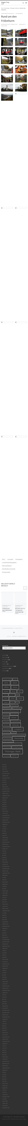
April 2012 (4, 1052)
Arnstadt (6, 705)
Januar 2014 (5, 1008)
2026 (18, 702)
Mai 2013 (4, 1026)
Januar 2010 (5, 1094)
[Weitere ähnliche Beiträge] (25, 588)
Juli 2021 (4, 877)
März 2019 (4, 902)
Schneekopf (7, 747)
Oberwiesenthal (7, 738)
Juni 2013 (4, 1023)
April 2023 (4, 833)
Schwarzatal (17, 747)
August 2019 (4, 895)
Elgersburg (5, 717)
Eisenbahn (14, 714)
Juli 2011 (4, 1072)
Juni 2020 (4, 886)
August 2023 (4, 824)
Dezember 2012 (5, 1037)
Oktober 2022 (5, 844)
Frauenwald (15, 721)
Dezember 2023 (5, 815)
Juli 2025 (4, 780)
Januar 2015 (5, 983)
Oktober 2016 (5, 944)
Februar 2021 (5, 882)
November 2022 (5, 842)
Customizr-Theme (22, 1119)
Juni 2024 (4, 802)
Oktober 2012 (5, 1039)
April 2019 (4, 899)
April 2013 (4, 1028)
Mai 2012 (4, 1050)
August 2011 (4, 1070)
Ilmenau (15, 725)
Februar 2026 (5, 771)
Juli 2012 (4, 1045)
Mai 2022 (4, 855)
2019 (12, 695)
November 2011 (5, 1063)
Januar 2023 (5, 840)
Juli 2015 (4, 970)
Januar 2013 (5, 1034)
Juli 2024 (4, 800)
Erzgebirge (6, 721)
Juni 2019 (4, 897)
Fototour (5, 659)
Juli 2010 (4, 1090)
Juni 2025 (4, 782)
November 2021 (5, 868)
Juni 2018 (4, 913)
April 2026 (4, 766)
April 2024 (4, 806)
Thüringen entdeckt (14, 8)
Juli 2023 (4, 826)
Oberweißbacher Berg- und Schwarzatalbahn (14, 735)
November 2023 (5, 817)
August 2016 (4, 948)
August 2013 (4, 1019)
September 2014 (6, 990)
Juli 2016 (4, 950)
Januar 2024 (5, 813)
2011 (6, 683)
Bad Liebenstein (17, 708)
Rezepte (4, 664)
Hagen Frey (9, 1116)
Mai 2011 (4, 1076)
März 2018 (4, 919)
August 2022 (4, 848)
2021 (5, 698)
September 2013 (6, 1017)
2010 (15, 679)
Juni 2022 (4, 853)
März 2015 (4, 979)
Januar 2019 (5, 906)
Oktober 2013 (5, 1014)
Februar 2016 (5, 959)
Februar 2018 (5, 921)
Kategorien (5, 645)
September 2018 (6, 910)
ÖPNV (14, 756)
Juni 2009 (4, 1099)
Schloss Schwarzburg (8, 741)
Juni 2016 (4, 952)
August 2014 (4, 992)
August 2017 (4, 928)
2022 (12, 698)
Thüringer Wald (12, 751)
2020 (18, 694)
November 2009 (5, 1096)
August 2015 (4, 968)
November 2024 (5, 791)
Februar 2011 (5, 1083)
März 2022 (4, 859)
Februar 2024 (5, 811)
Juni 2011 (4, 1074)
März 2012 (4, 1054)
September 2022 (6, 846)
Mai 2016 (4, 955)
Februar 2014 (5, 1006)
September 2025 (6, 778)
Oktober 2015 (5, 966)
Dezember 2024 (5, 789)
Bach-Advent (14, 705)
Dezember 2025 (5, 773)
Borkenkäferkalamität (11, 711)
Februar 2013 (5, 1032)
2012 (15, 683)
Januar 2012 (5, 1059)
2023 (20, 698)
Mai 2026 (4, 764)
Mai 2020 (4, 888)
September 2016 (6, 946)
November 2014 (5, 986)
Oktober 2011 (5, 1065)
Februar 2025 (5, 786)
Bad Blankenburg (7, 708)
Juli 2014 (4, 995)
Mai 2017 (4, 930)
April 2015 (4, 977)
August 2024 (4, 797)
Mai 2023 (4, 831)
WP (9, 1119)
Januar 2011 (5, 1085)
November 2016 (5, 941)
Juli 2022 (4, 851)
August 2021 (4, 875)
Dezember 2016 (5, 939)
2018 (5, 695)
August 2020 (4, 884)
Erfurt (13, 718)
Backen (4, 655)
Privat (4, 662)
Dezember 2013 (5, 1010)
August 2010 (4, 1088)
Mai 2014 (4, 999)
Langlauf (18, 729)
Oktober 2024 (5, 793)
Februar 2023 (5, 837)
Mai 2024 (4, 804)
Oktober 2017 (5, 924)
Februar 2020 (5, 890)
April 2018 (4, 917)
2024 (6, 702)
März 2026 (4, 769)
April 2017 (4, 933)
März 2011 (4, 1081)
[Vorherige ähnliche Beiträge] (21, 588)
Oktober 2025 (5, 775)
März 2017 (4, 935)
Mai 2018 (4, 915)
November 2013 (5, 1012)
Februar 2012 (5, 1057)
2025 (12, 702)
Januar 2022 (5, 864)
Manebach (6, 732)
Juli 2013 (4, 1021)
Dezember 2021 (5, 866)
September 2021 (6, 873)
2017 (20, 691)
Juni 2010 (4, 1092)
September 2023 (6, 822)
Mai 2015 (4, 975)
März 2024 (4, 809)
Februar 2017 (5, 937)
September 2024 (6, 795)
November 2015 (5, 964)
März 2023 (4, 835)
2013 (6, 687)
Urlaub (4, 670)
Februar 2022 (5, 862)
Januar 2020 (5, 893)
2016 (13, 691)
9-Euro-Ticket (7, 679)
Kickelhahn (7, 729)
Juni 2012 (4, 1048)
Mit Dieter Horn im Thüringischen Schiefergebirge (20, 610)
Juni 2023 (4, 828)
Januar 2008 (5, 1101)
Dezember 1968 (5, 1107)
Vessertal (6, 756)
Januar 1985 (5, 1105)
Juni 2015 (4, 972)
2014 (15, 687)
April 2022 (4, 857)
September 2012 (6, 1041)
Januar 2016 (5, 961)
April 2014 (4, 1001)
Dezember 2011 (5, 1061)
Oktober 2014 (5, 988)
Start (2, 8)
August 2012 (4, 1043)
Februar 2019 (5, 904)
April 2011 (4, 1079)
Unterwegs (6, 8)
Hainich (6, 725)
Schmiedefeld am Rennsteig (12, 744)
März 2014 (4, 1003)
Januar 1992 (5, 1103)
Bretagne (4, 657)
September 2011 (6, 1068)
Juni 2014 (4, 997)
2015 (6, 691)
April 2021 (4, 879)
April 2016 (4, 957)
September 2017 (6, 926)
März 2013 (4, 1030)
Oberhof (13, 732)
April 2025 (4, 784)
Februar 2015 (5, 981)
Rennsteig (18, 738)
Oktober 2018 (5, 908)
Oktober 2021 (5, 871)
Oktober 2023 (5, 820)
